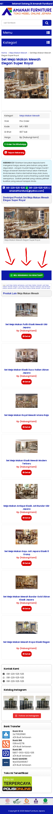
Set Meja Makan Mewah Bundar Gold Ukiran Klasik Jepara (26, 598)
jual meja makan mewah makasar (30, 286)
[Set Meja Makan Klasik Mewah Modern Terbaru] (27, 452)
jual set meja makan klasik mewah (29, 288)
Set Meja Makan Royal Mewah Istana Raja (26, 415)
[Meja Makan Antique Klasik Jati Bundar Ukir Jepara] (27, 498)
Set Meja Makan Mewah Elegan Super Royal (21, 61)
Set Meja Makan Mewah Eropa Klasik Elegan (26, 642)
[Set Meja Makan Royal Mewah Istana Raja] (27, 407)
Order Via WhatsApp (16, 144)
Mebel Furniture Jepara (35, 811)
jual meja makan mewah (33, 285)
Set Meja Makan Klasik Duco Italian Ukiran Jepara (26, 371)
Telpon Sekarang (15, 152)
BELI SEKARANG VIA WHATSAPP (28, 275)
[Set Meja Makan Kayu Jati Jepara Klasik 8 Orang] (27, 543)
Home (4, 53)
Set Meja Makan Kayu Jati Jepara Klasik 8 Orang (26, 553)
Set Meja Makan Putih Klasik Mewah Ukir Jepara (26, 326)
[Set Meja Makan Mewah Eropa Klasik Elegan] (27, 633)
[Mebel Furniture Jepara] (26, 15)
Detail (27, 336)
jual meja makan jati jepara (15, 285)
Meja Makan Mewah (18, 53)
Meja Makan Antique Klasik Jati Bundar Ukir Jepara (26, 507)
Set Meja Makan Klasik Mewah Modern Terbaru (26, 462)
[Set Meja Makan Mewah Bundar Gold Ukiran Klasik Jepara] (27, 588)
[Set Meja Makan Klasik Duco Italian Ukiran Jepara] (27, 361)
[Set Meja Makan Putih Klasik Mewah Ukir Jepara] (27, 316)
